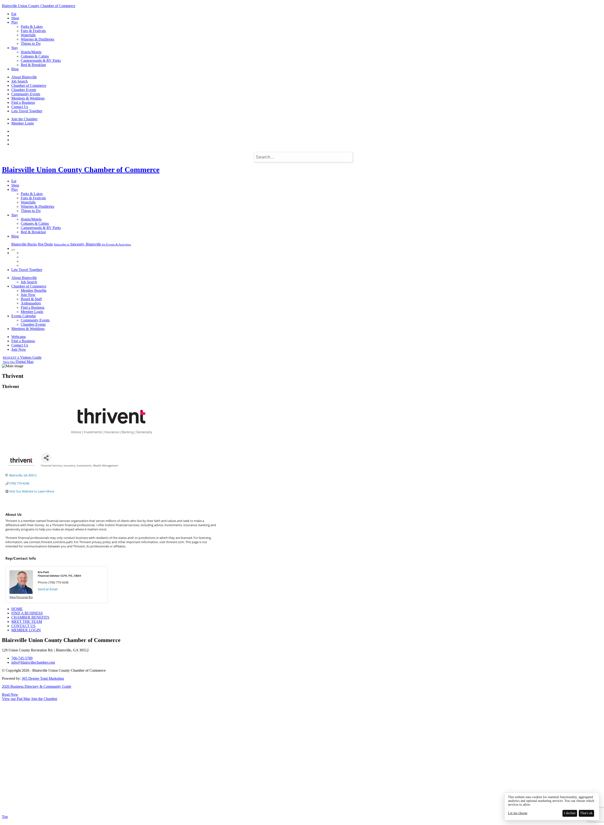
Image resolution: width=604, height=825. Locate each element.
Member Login (22, 123)
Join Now (28, 295)
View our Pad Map (16, 699)
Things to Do (31, 44)
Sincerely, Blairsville (92, 244)
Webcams (18, 337)
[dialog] (551, 806)
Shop (15, 18)
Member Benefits (33, 290)
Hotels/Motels (31, 52)
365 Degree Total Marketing (43, 678)
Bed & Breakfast (33, 65)
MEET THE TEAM (26, 622)
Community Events (25, 94)
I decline (569, 813)
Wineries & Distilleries (37, 39)
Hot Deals (45, 244)
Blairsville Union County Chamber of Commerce (38, 6)
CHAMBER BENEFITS (30, 617)
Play (14, 22)
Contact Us (19, 107)
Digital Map (18, 362)
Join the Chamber (24, 119)
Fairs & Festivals (33, 31)
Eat (13, 14)
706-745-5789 (22, 658)
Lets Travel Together (26, 111)
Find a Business (23, 102)
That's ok (586, 813)
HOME (17, 609)
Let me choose (517, 813)
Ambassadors (31, 303)
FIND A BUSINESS (27, 613)
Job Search (19, 81)
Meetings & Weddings (28, 98)
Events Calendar (23, 316)
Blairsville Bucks (24, 244)
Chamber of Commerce (28, 85)
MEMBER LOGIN (26, 630)
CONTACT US (23, 626)
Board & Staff (31, 299)
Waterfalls (28, 35)
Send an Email (47, 589)
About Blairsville (24, 77)
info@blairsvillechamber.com (33, 662)
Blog (15, 69)
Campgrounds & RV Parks (41, 60)
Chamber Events (23, 90)
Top (5, 817)
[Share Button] (46, 458)
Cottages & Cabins (35, 56)
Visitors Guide (22, 357)
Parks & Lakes (32, 27)
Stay (14, 48)
